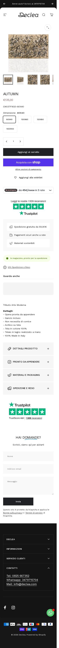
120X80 (40, 119)
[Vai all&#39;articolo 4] (45, 80)
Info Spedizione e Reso (19, 267)
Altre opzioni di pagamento (28, 169)
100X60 (24, 119)
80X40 (9, 119)
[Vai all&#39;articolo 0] (8, 80)
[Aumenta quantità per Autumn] (20, 141)
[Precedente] (4, 4)
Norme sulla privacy (12, 513)
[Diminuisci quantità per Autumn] (6, 141)
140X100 (10, 129)
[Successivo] (52, 4)
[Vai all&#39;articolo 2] (20, 80)
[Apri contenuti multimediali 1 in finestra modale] (48, 27)
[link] (17, 576)
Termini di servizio (34, 513)
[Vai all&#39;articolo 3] (32, 80)
